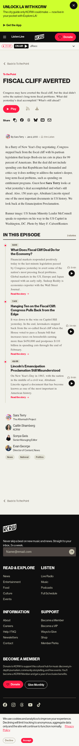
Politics (40, 457)
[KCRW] (9, 531)
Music (44, 581)
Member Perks (49, 643)
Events (7, 599)
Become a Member (52, 620)
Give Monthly (36, 684)
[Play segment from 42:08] (5, 362)
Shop (44, 637)
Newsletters (10, 637)
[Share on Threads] (29, 120)
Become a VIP (49, 626)
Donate (68, 37)
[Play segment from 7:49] (5, 301)
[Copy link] (15, 120)
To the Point (9, 74)
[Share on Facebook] (22, 120)
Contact (8, 643)
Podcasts (47, 587)
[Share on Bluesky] (36, 120)
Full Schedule (49, 593)
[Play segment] (72, 273)
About (7, 620)
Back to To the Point (18, 63)
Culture (7, 593)
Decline (9, 740)
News (10, 457)
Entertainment (12, 581)
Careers (8, 626)
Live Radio (47, 576)
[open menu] (6, 37)
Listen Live (18, 36)
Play (13, 109)
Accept (27, 740)
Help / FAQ (9, 631)
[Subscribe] (71, 551)
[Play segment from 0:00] (5, 245)
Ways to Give (49, 631)
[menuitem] (37, 109)
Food (6, 587)
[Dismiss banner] (73, 5)
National (24, 457)
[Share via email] (49, 120)
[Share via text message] (42, 120)
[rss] (28, 110)
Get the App (13, 25)
